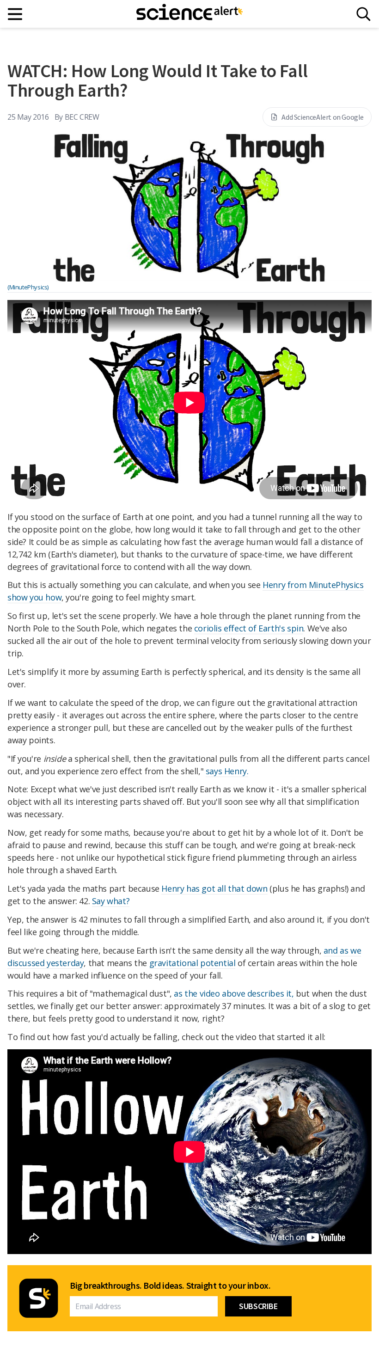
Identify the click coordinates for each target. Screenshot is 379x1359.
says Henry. (227, 771)
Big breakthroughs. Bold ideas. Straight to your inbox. (170, 1285)
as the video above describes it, (233, 993)
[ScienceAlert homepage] (189, 14)
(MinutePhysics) (28, 287)
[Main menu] (15, 14)
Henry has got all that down (214, 888)
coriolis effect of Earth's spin (249, 628)
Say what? (110, 900)
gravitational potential (192, 962)
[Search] (363, 14)
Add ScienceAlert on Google (322, 117)
